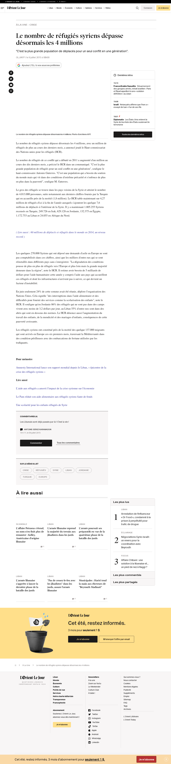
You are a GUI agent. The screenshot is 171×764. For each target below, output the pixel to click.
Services (57, 693)
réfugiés (41, 470)
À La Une (21, 24)
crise (26, 470)
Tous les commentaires (68, 442)
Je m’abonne (82, 639)
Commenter (36, 443)
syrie (56, 470)
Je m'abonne (146, 759)
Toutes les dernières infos (133, 134)
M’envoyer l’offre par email (116, 639)
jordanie (84, 470)
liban (69, 470)
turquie (27, 477)
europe (43, 477)
